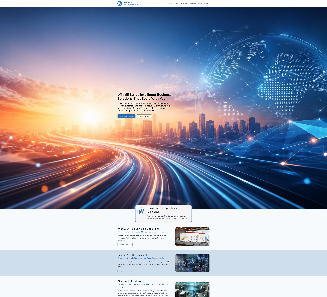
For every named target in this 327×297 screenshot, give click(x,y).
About (176, 3)
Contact (206, 3)
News (200, 3)
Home (170, 3)
